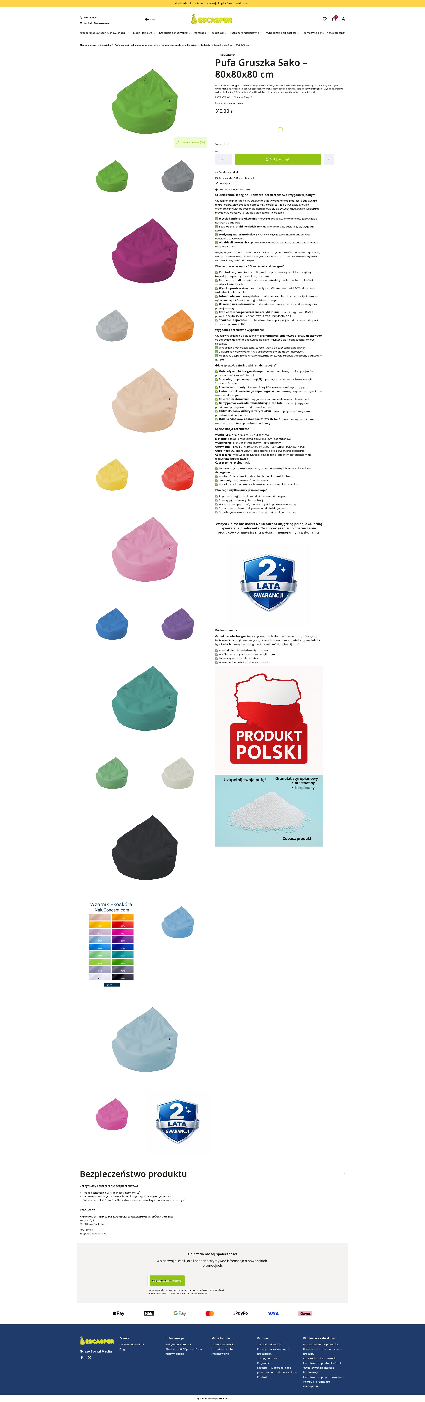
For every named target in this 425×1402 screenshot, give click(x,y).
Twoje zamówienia (223, 1344)
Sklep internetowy (211, 1398)
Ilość (217, 151)
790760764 (86, 1229)
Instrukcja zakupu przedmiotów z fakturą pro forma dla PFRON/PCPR (323, 1381)
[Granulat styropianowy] (269, 845)
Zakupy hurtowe (267, 1358)
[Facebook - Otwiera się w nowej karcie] (82, 1358)
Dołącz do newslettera (167, 1280)
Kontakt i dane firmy (132, 1344)
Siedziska (105, 45)
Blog (122, 1349)
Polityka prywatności (178, 1344)
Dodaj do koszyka (280, 159)
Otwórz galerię (193, 142)
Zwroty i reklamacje (269, 1344)
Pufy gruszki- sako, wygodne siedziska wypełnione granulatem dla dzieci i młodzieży (162, 45)
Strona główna (88, 45)
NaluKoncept (227, 54)
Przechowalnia (220, 1354)
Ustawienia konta (222, 1349)
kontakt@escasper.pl (97, 23)
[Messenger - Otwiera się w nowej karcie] (89, 1358)
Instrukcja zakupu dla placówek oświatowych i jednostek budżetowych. (322, 1367)
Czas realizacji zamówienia (320, 1358)
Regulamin (263, 1363)
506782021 (90, 17)
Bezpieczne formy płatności (320, 1344)
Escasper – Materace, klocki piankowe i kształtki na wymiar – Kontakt (277, 1372)
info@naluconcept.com (93, 1233)
